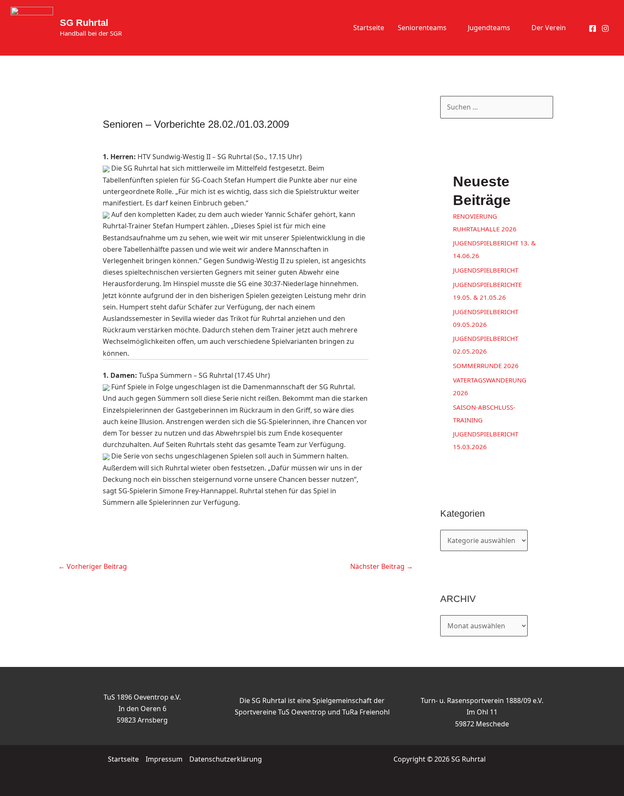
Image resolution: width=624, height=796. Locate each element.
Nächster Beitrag (381, 566)
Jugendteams (489, 27)
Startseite (368, 27)
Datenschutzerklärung (225, 759)
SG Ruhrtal (84, 22)
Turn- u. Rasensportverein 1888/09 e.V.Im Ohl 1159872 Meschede (482, 712)
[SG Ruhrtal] (32, 27)
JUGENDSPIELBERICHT (485, 270)
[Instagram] (605, 28)
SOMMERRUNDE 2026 (486, 365)
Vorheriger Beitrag (92, 566)
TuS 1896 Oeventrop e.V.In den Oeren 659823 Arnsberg (142, 708)
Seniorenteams (422, 27)
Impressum (164, 759)
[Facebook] (592, 28)
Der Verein (548, 27)
